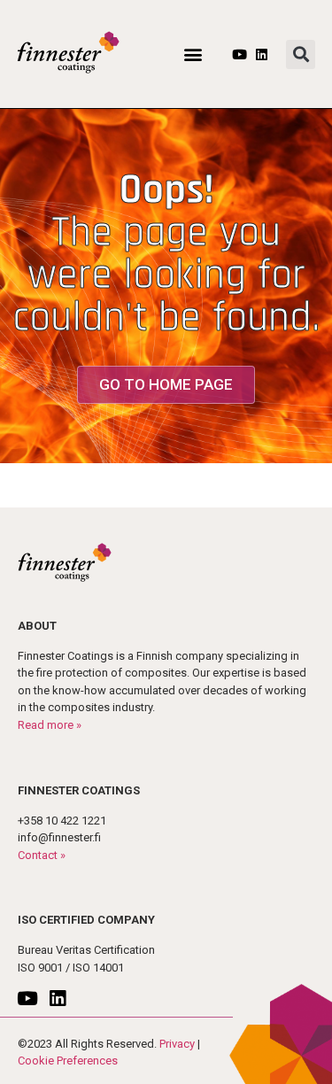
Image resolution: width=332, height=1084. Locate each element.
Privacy (177, 1043)
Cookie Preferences (68, 1060)
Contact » (42, 855)
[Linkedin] (261, 54)
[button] (193, 54)
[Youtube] (239, 54)
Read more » (49, 725)
